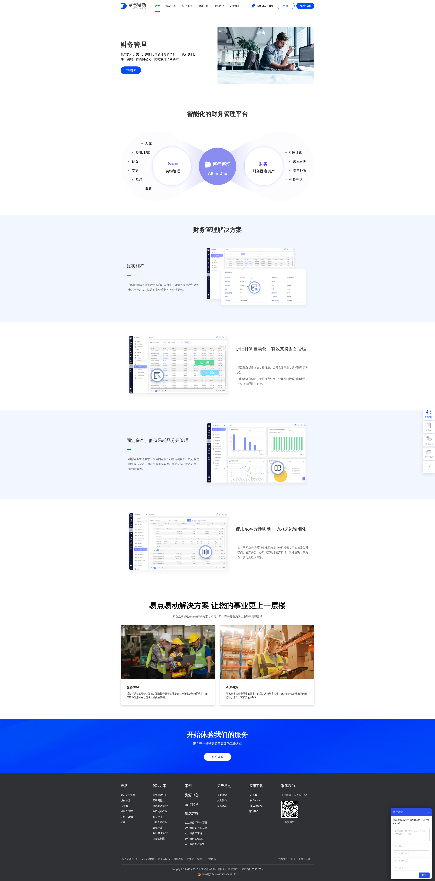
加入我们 (222, 800)
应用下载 (256, 785)
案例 (188, 785)
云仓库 (124, 805)
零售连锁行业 (160, 795)
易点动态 (222, 805)
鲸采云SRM (127, 811)
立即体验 (130, 70)
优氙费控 (178, 858)
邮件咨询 (429, 456)
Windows (258, 805)
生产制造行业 (160, 811)
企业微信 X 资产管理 (196, 822)
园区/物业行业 (160, 833)
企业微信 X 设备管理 (196, 827)
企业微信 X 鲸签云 (194, 844)
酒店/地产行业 (160, 805)
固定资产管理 (128, 795)
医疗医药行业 (160, 822)
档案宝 (190, 858)
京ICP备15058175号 (253, 869)
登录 (285, 6)
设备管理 (125, 800)
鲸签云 (200, 858)
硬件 (123, 822)
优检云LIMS (127, 816)
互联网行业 (159, 800)
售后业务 (414, 413)
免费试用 (305, 6)
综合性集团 (159, 838)
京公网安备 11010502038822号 (218, 874)
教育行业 (157, 816)
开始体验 (217, 756)
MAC (255, 811)
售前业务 (402, 413)
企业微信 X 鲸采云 (194, 838)
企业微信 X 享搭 (193, 833)
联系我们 (288, 785)
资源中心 (191, 794)
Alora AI (212, 858)
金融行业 (157, 827)
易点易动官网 (147, 858)
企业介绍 (222, 795)
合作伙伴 (191, 803)
